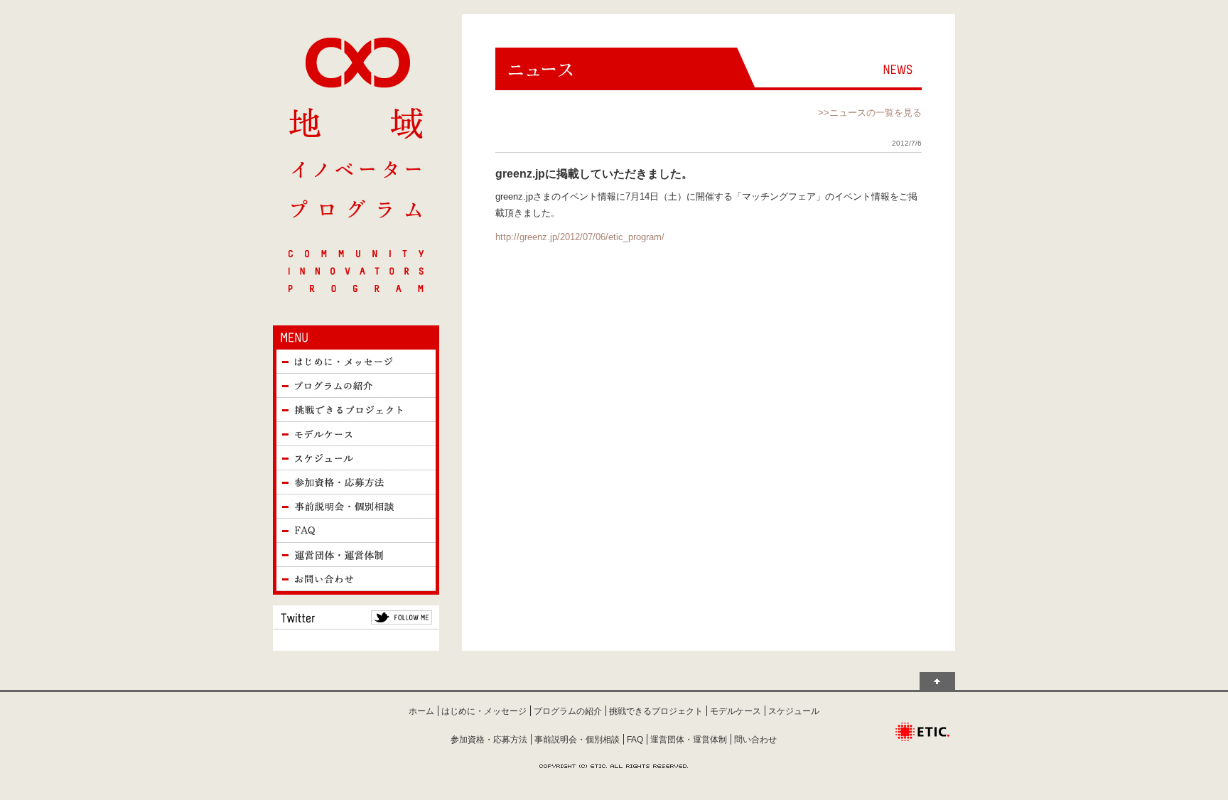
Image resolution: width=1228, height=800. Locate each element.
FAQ (356, 531)
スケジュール (356, 458)
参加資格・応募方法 (356, 482)
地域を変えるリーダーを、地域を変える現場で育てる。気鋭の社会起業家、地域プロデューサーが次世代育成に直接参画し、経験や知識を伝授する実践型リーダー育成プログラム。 (356, 164)
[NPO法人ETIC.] (922, 725)
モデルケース (356, 434)
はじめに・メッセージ (356, 362)
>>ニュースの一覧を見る (870, 112)
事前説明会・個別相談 (356, 506)
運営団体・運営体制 (356, 555)
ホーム (421, 711)
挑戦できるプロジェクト (356, 410)
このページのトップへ (937, 681)
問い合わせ (755, 740)
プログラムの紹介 (356, 386)
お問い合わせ (356, 579)
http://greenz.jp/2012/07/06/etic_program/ (579, 237)
